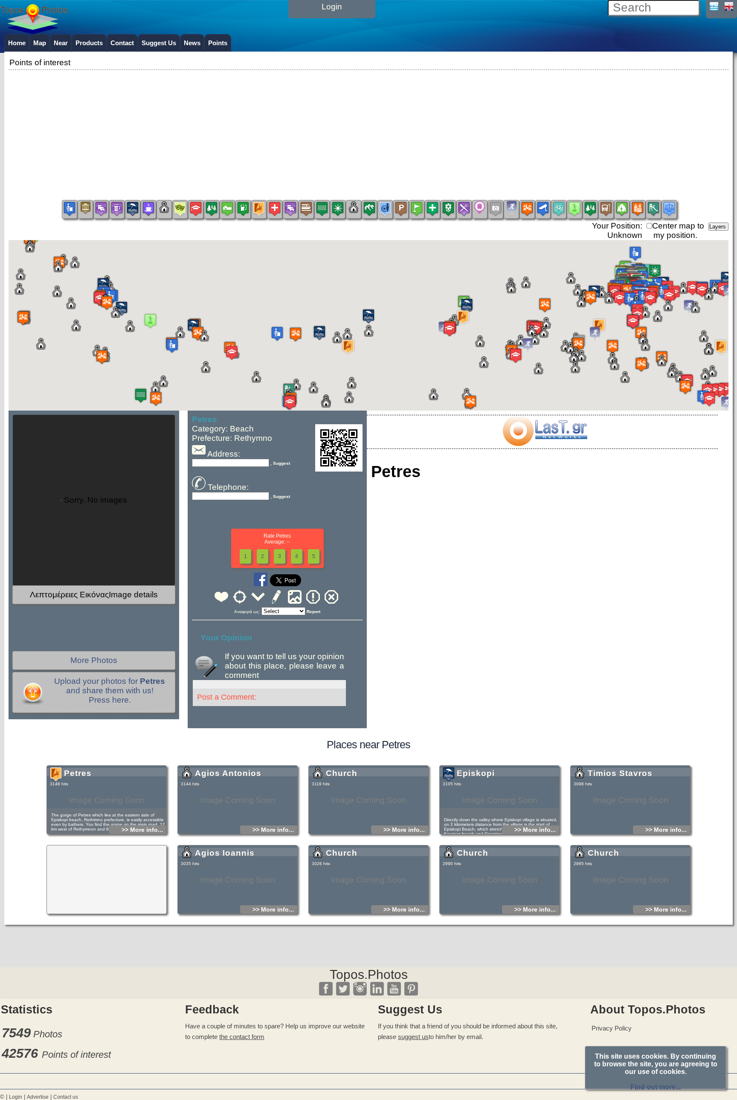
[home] (34, 31)
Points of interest (76, 1054)
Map (39, 42)
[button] (368, 317)
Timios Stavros (620, 773)
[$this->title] (544, 443)
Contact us (65, 1097)
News (192, 42)
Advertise (38, 1097)
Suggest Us (159, 42)
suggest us (413, 1036)
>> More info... (142, 829)
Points (217, 42)
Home (17, 42)
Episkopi (476, 773)
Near (61, 42)
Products (89, 42)
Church (341, 773)
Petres (78, 773)
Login (15, 1097)
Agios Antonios (228, 773)
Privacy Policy (612, 1028)
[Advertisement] (368, 131)
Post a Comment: (226, 697)
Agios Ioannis (225, 852)
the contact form (241, 1036)
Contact (122, 42)
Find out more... (655, 1087)
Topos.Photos (369, 974)
